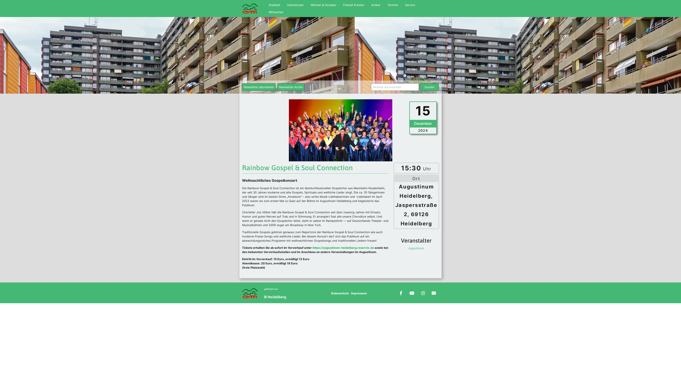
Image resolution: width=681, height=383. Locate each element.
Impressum (359, 293)
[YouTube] (412, 293)
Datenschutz (340, 293)
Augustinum (416, 248)
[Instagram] (423, 293)
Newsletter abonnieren (259, 87)
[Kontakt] (433, 293)
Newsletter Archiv (291, 87)
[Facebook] (401, 293)
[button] (8, 375)
